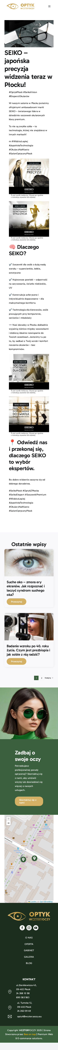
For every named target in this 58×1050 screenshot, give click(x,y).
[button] (34, 858)
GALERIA (29, 956)
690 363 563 (22, 997)
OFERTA (29, 944)
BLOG (29, 963)
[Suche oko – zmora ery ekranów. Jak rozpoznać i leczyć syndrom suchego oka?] (29, 551)
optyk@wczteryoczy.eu (29, 1016)
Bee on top (30, 1034)
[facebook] (22, 927)
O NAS (29, 937)
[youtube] (35, 927)
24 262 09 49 (24, 1010)
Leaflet (33, 901)
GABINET (29, 950)
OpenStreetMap (46, 901)
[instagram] (29, 927)
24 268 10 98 (23, 993)
